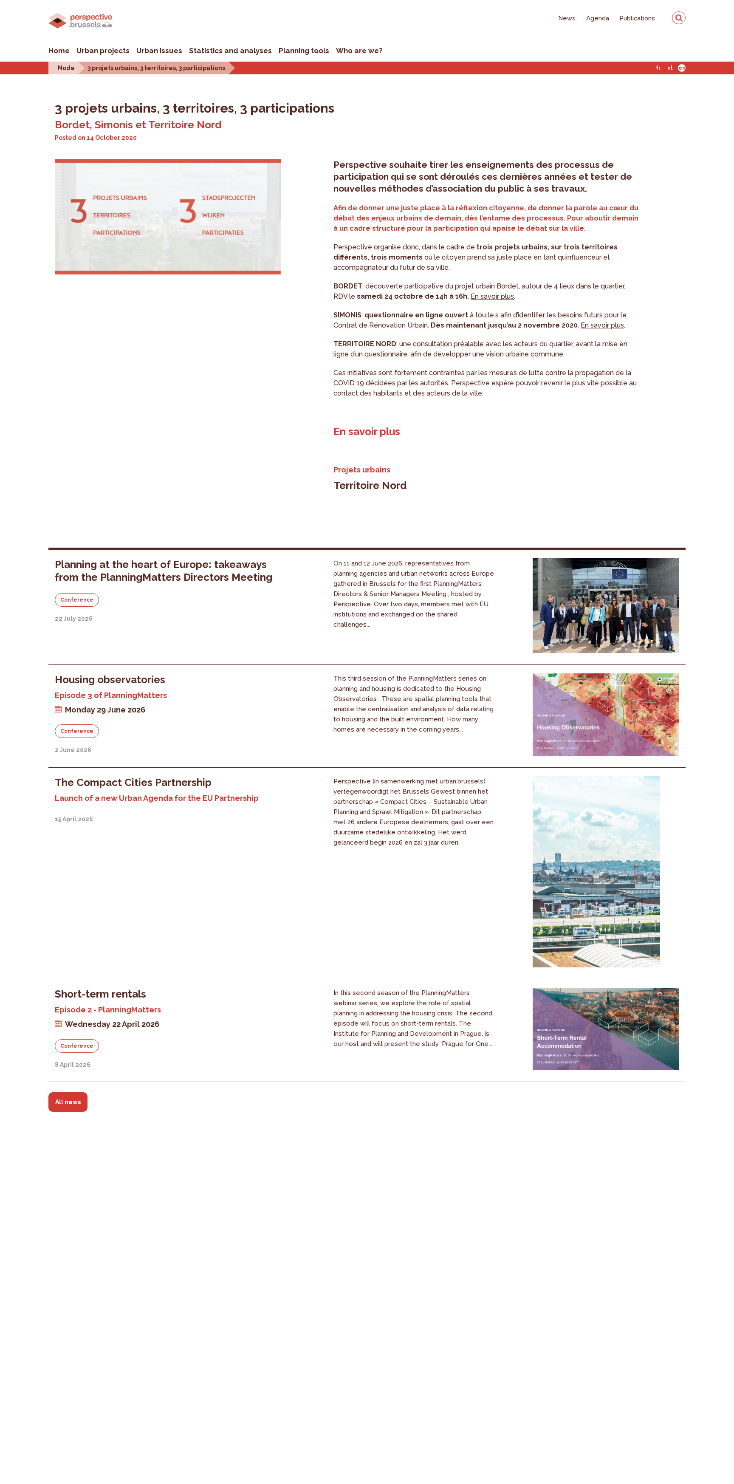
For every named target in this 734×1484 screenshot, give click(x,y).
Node (66, 68)
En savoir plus (492, 296)
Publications (637, 18)
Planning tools (304, 50)
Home (59, 50)
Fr (658, 68)
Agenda (597, 18)
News (567, 18)
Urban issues (159, 50)
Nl (669, 68)
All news (68, 1102)
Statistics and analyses (230, 50)
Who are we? (359, 50)
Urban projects (103, 50)
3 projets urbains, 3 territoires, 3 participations (156, 68)
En (682, 68)
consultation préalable (448, 344)
